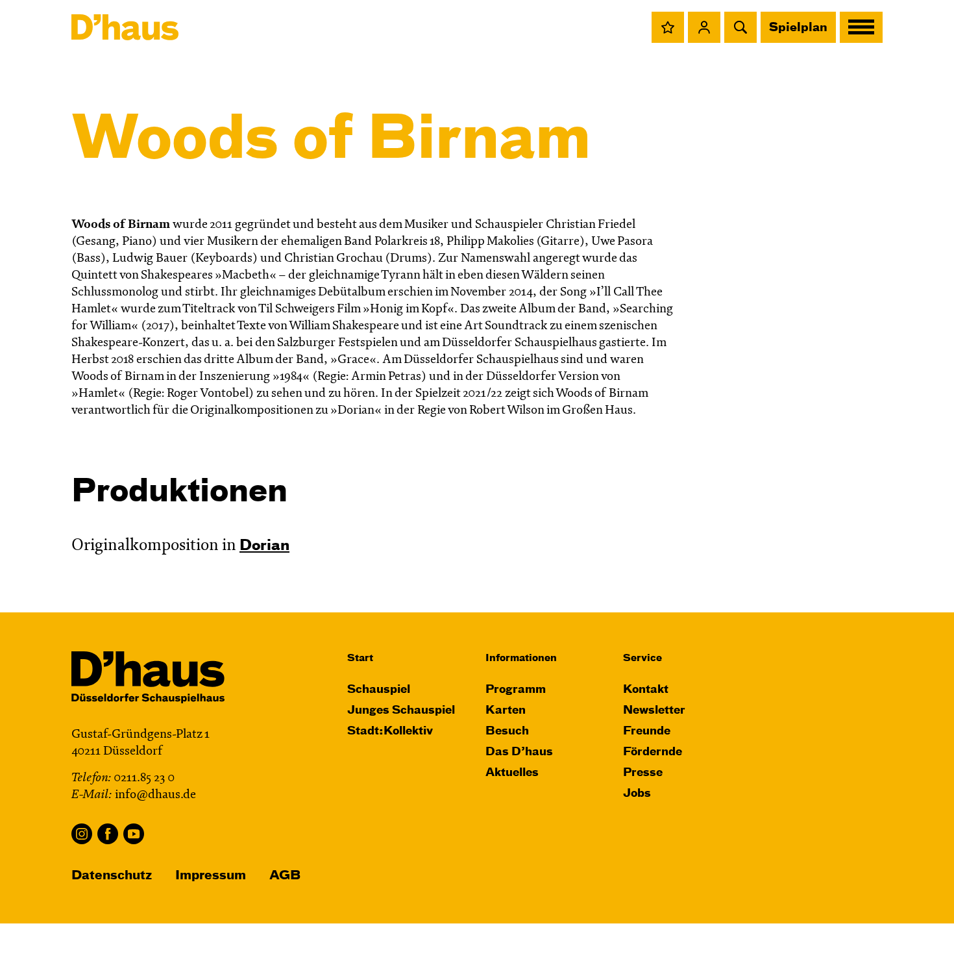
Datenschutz (111, 876)
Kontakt (645, 690)
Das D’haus (519, 752)
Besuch (507, 731)
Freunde (646, 731)
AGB (284, 876)
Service (642, 658)
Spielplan (798, 28)
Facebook (107, 833)
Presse (643, 773)
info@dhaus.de (155, 795)
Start (360, 658)
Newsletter (654, 710)
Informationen (521, 658)
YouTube (133, 833)
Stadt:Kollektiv (390, 731)
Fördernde (652, 752)
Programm (515, 690)
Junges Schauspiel (401, 710)
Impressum (210, 876)
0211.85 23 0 (144, 778)
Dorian (264, 546)
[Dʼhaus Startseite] (124, 27)
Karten (505, 710)
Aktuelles (512, 773)
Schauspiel (378, 690)
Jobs (637, 793)
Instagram (81, 833)
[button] (668, 27)
